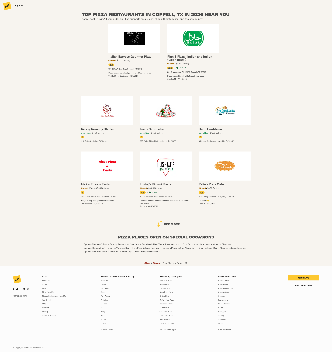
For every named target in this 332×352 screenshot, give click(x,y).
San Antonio (106, 288)
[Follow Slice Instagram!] (28, 289)
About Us (46, 280)
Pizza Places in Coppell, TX (175, 263)
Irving (103, 311)
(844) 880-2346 (20, 296)
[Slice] (7, 6)
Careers (45, 284)
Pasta (220, 308)
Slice (147, 263)
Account (45, 308)
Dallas (103, 284)
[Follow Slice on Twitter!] (17, 289)
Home (44, 276)
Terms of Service (49, 315)
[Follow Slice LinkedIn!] (24, 289)
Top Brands (46, 300)
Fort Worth (105, 296)
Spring (103, 319)
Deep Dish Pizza (166, 292)
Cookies (221, 296)
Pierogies (222, 311)
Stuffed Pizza (165, 319)
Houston (104, 280)
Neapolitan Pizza (166, 304)
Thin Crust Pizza (166, 315)
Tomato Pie (164, 308)
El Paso (104, 304)
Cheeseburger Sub (225, 288)
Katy (103, 315)
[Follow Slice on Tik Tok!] (21, 289)
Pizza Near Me (48, 292)
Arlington (104, 300)
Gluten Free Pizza (167, 300)
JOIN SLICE (303, 278)
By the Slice (164, 296)
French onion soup (226, 300)
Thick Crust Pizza (167, 323)
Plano (103, 308)
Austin (103, 292)
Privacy (45, 311)
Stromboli (222, 319)
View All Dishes (224, 330)
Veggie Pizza (165, 288)
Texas (156, 263)
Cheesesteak (223, 292)
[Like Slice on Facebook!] (13, 289)
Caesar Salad (223, 280)
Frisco (103, 323)
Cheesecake (223, 284)
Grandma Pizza (166, 311)
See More (172, 224)
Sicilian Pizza (165, 284)
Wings (220, 323)
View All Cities (107, 330)
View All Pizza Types (168, 330)
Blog (44, 288)
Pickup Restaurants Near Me (54, 296)
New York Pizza (166, 280)
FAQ (44, 304)
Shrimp (221, 315)
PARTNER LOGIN (303, 285)
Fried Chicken (224, 304)
